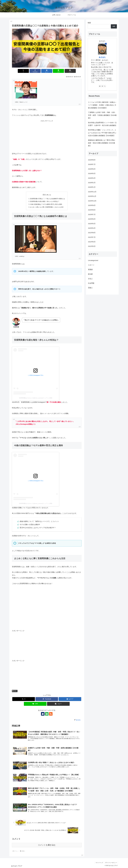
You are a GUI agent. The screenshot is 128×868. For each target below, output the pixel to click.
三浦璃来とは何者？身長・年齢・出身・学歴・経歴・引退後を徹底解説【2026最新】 (102, 115)
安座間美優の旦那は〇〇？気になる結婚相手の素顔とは (47, 198)
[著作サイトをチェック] (42, 714)
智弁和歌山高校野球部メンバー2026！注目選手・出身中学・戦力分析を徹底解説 (102, 124)
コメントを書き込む (47, 845)
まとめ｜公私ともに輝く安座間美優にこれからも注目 (46, 207)
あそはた (102, 57)
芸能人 (15, 691)
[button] (70, 71)
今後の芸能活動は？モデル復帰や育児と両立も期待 (46, 204)
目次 (44, 195)
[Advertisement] (47, 134)
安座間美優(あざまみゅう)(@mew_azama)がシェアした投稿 (35, 398)
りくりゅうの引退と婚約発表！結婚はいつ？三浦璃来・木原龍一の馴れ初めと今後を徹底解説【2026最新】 (102, 105)
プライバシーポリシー (111, 862)
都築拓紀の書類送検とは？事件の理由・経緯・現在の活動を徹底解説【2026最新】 (102, 143)
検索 (89, 23)
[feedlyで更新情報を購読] (47, 714)
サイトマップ (99, 862)
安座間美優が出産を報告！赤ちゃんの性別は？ (44, 201)
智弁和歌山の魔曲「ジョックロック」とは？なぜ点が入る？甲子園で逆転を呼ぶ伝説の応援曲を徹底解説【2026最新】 (102, 132)
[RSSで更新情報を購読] (51, 714)
